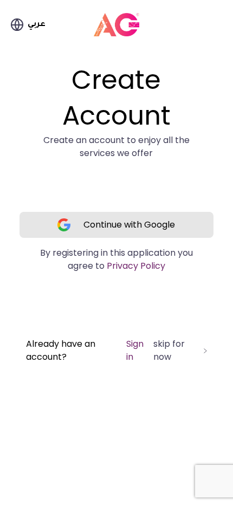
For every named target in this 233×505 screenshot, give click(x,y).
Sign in (135, 350)
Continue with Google (129, 224)
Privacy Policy (136, 266)
